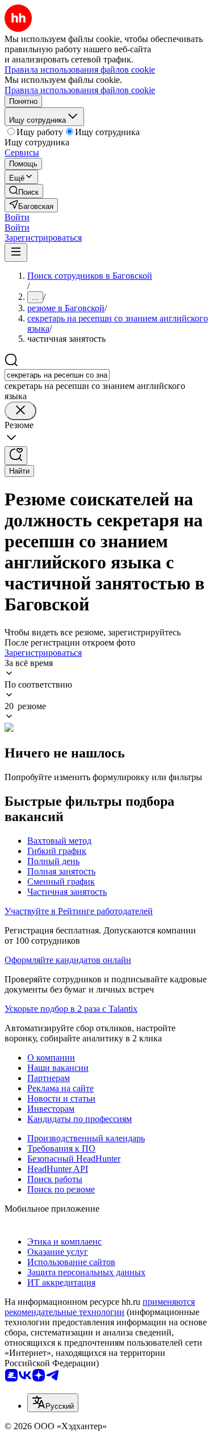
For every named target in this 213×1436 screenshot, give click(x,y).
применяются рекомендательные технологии (100, 1307)
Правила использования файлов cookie (80, 90)
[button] (17, 217)
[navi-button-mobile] (16, 252)
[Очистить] (20, 410)
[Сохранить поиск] (16, 455)
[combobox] (57, 375)
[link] (24, 191)
